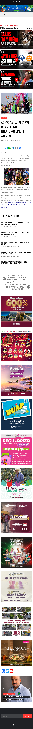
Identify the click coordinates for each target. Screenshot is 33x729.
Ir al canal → (29, 28)
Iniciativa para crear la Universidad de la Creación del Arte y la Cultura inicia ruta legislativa (16, 279)
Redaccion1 (6, 140)
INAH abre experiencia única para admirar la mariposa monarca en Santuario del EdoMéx (15, 287)
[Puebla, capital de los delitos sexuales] (16, 689)
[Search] (28, 15)
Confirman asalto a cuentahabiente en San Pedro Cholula (15, 243)
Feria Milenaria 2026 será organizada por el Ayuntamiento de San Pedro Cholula (14, 263)
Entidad (4, 117)
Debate (12, 694)
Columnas (6, 694)
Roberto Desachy (7, 246)
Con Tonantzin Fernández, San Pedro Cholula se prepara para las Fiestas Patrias (15, 223)
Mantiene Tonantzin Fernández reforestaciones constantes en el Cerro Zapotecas (15, 233)
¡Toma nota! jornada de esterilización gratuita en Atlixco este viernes (16, 253)
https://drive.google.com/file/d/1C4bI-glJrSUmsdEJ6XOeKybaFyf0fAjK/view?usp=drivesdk (16, 205)
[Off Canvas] (4, 14)
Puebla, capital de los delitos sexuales (16, 697)
